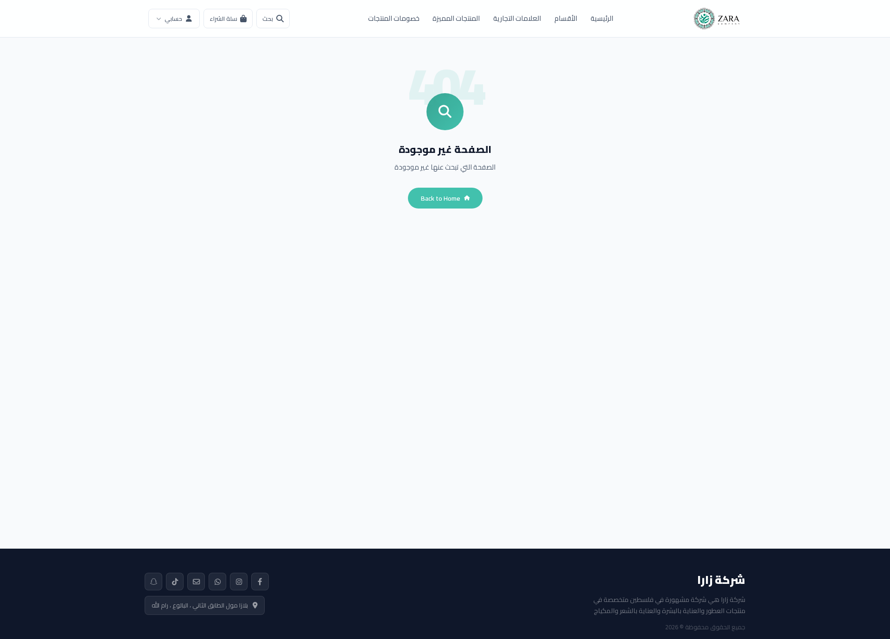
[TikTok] (175, 581)
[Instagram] (239, 581)
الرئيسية (602, 18)
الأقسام (565, 18)
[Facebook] (260, 581)
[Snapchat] (153, 581)
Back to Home (440, 198)
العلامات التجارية (517, 18)
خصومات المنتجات (394, 18)
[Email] (196, 581)
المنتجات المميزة (456, 18)
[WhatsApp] (217, 581)
